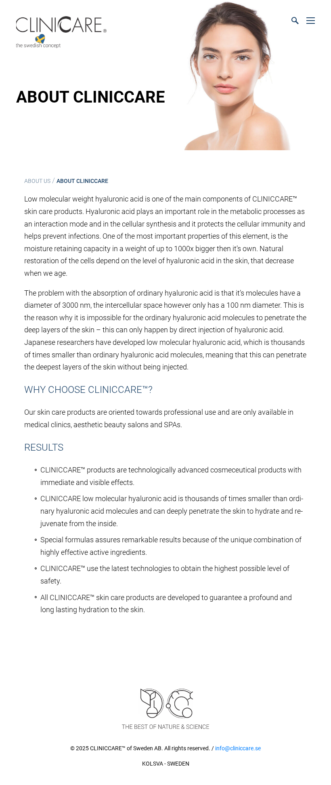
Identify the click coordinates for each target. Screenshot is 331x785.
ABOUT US (37, 181)
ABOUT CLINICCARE (82, 181)
